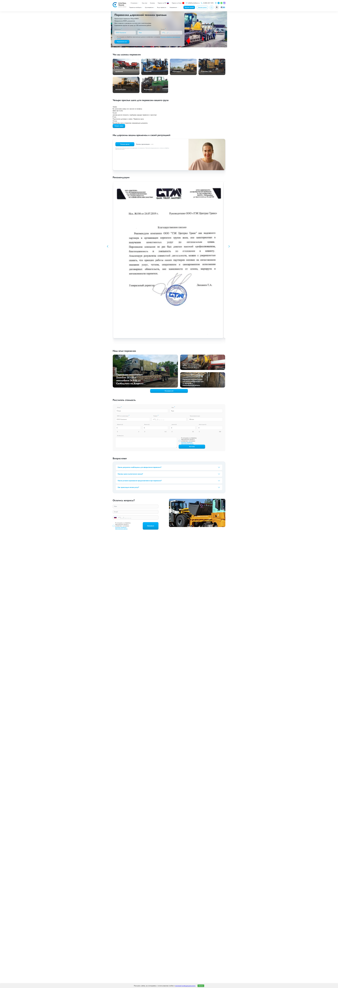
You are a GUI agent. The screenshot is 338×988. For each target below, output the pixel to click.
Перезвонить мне (122, 42)
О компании (134, 3)
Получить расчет (124, 144)
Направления (173, 7)
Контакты (152, 3)
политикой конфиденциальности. (185, 986)
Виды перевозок (161, 7)
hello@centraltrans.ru (194, 3)
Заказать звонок (189, 7)
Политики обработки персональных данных (187, 443)
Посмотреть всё (169, 391)
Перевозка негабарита (135, 7)
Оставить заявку (119, 126)
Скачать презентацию (143, 144)
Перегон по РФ (162, 3)
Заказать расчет (202, 7)
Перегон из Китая (176, 3)
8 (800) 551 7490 (208, 3)
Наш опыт (144, 3)
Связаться (150, 526)
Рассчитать (192, 446)
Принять (201, 986)
